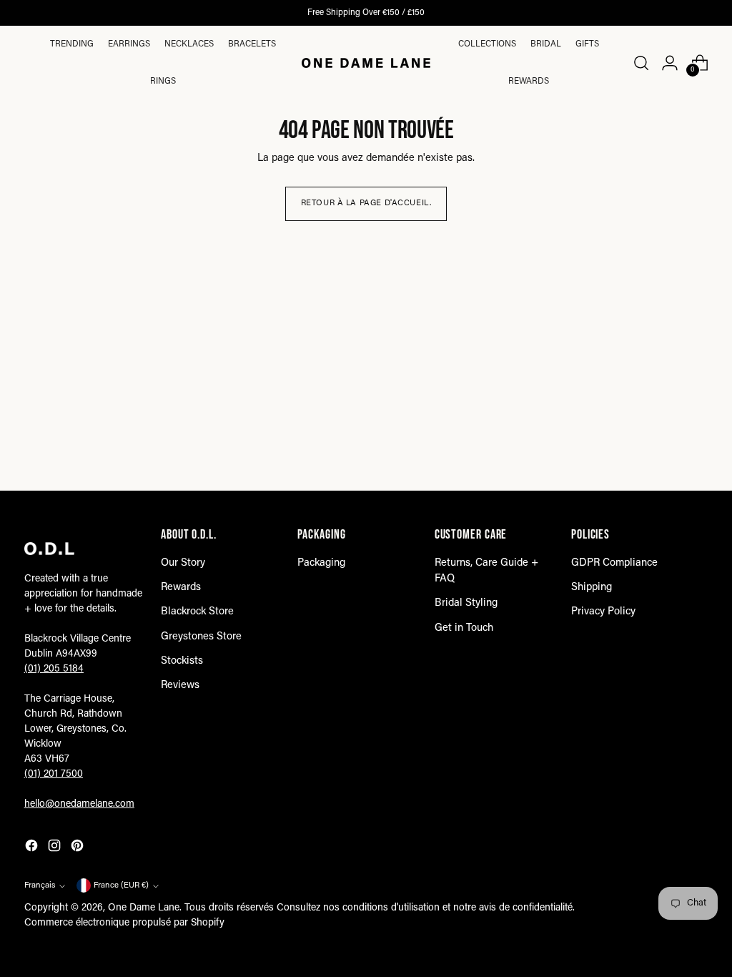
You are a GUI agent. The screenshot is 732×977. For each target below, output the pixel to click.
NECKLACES (189, 44)
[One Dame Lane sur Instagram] (55, 848)
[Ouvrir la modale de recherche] (641, 63)
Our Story (183, 563)
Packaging (321, 563)
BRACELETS (252, 44)
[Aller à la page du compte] (670, 63)
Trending (72, 44)
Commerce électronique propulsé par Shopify (124, 923)
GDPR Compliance (614, 563)
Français (39, 886)
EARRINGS (129, 44)
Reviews (180, 685)
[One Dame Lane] (366, 63)
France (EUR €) (121, 886)
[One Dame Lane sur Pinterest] (78, 848)
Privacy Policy (603, 612)
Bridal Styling (466, 603)
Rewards (528, 81)
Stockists (182, 661)
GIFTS (587, 44)
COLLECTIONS (487, 44)
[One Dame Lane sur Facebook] (32, 848)
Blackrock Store (197, 612)
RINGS (163, 81)
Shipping (591, 587)
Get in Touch (464, 628)
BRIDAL (545, 44)
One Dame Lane (143, 908)
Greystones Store (201, 637)
